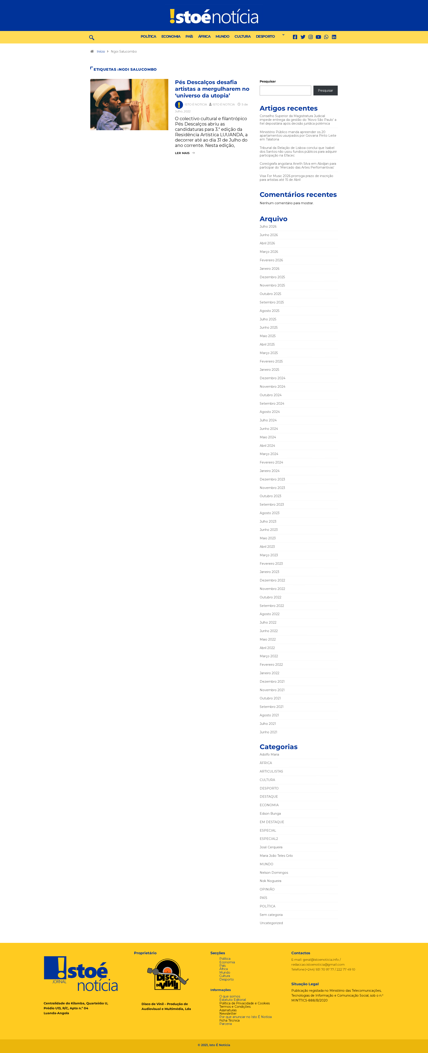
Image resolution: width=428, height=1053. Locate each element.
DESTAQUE (269, 797)
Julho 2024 (268, 420)
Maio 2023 (268, 538)
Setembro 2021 (272, 707)
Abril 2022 (267, 648)
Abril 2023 (267, 547)
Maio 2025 (268, 336)
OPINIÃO (267, 889)
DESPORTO (265, 36)
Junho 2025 (269, 328)
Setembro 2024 (272, 404)
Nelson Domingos (274, 873)
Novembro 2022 (272, 589)
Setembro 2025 (272, 302)
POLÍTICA (148, 36)
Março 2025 (269, 353)
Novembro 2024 (272, 387)
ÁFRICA (204, 36)
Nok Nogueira (270, 881)
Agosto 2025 (269, 311)
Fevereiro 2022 (271, 665)
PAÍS (189, 36)
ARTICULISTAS (271, 771)
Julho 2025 (268, 319)
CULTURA (242, 36)
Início (101, 51)
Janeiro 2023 (269, 572)
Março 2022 (269, 656)
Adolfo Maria (269, 754)
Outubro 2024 (271, 395)
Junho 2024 (269, 429)
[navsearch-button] (91, 37)
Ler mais (182, 153)
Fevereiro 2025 (271, 361)
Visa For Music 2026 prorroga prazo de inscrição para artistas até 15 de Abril (296, 178)
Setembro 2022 (272, 606)
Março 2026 (269, 252)
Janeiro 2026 (269, 269)
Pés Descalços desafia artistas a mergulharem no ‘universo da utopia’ (212, 89)
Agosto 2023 (270, 513)
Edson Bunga (270, 814)
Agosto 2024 (270, 412)
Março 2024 (269, 454)
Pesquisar (268, 81)
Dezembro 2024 (272, 378)
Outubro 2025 (270, 294)
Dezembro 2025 (272, 277)
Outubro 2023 (270, 496)
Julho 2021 (268, 724)
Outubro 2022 (270, 597)
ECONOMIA (170, 36)
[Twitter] (303, 37)
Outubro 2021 (270, 698)
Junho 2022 (269, 631)
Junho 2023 (269, 530)
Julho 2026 (268, 227)
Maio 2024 (268, 437)
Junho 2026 (269, 235)
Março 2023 (269, 555)
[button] (282, 34)
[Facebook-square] (295, 37)
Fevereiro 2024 (271, 462)
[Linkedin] (334, 37)
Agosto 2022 (270, 614)
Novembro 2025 (272, 285)
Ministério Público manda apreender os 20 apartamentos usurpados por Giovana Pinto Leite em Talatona (298, 136)
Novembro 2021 (272, 690)
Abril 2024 (267, 446)
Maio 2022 (268, 639)
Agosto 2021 (269, 715)
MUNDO (222, 36)
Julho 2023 (268, 521)
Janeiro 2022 (269, 673)
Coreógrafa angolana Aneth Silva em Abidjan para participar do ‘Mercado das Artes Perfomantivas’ (298, 165)
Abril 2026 (267, 243)
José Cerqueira (271, 847)
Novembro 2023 (272, 488)
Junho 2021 (268, 732)
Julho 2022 (268, 622)
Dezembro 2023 (272, 479)
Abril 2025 (267, 344)
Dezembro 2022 (272, 580)
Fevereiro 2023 (271, 564)
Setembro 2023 (272, 505)
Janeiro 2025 (269, 370)
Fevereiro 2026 (271, 260)
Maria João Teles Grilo (276, 856)
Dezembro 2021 (272, 682)
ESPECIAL (268, 830)
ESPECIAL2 (269, 839)
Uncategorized (271, 923)
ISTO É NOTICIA (196, 104)
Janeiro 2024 (270, 471)
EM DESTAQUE (272, 822)
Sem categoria (271, 915)
